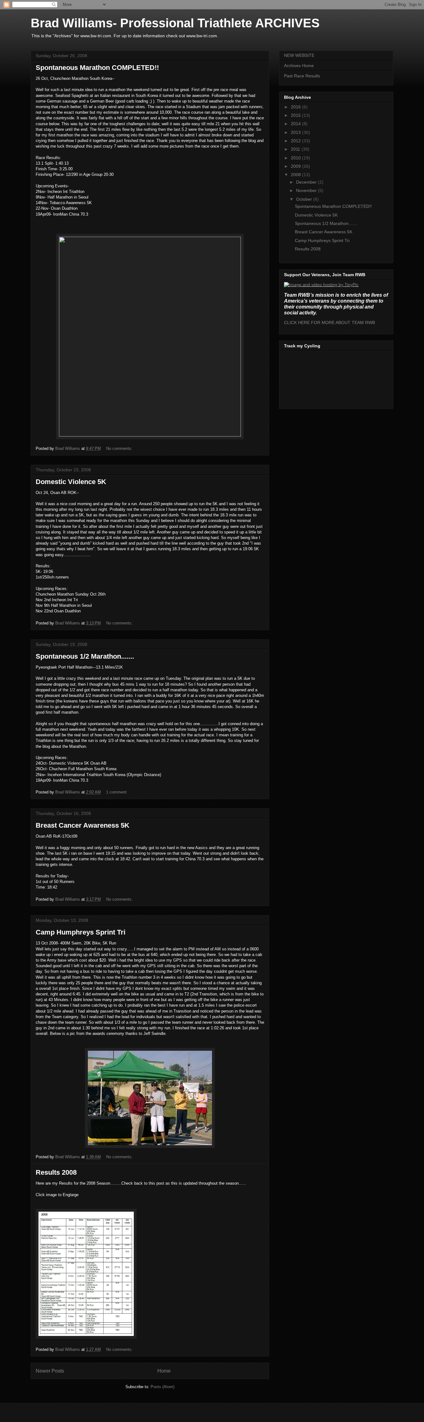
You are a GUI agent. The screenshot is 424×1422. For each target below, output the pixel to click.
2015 (296, 115)
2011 (296, 149)
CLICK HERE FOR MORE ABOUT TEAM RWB (329, 322)
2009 (296, 166)
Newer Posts (50, 1371)
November (307, 190)
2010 (296, 157)
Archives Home (299, 65)
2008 (296, 174)
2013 (296, 132)
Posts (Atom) (162, 1386)
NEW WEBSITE (299, 55)
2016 (296, 106)
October (304, 199)
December (307, 182)
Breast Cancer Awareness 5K (82, 825)
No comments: (120, 448)
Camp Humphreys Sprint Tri (80, 932)
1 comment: (117, 792)
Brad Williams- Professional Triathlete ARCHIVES (175, 23)
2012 (296, 140)
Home (164, 1371)
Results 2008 (56, 1172)
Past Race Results (302, 75)
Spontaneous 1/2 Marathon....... (85, 656)
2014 (296, 123)
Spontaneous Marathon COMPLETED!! (97, 67)
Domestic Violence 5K (71, 482)
